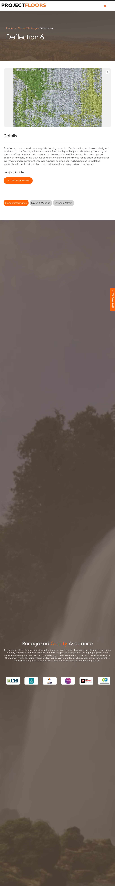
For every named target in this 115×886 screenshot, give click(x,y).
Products (11, 28)
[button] (111, 7)
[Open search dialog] (105, 6)
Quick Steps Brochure (20, 180)
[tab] (16, 203)
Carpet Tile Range (28, 28)
